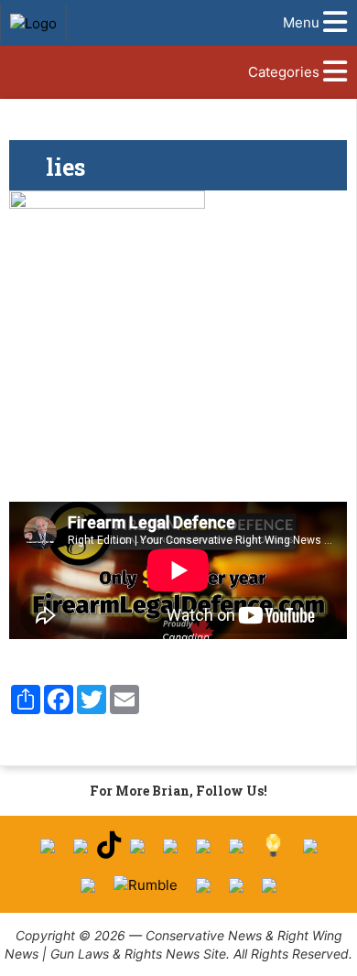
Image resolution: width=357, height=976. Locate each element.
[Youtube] (137, 846)
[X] (80, 846)
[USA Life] (87, 885)
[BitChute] (236, 846)
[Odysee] (203, 885)
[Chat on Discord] (269, 885)
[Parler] (170, 846)
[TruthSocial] (203, 846)
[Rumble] (145, 885)
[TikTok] (109, 845)
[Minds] (273, 845)
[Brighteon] (236, 885)
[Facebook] (47, 846)
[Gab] (310, 846)
